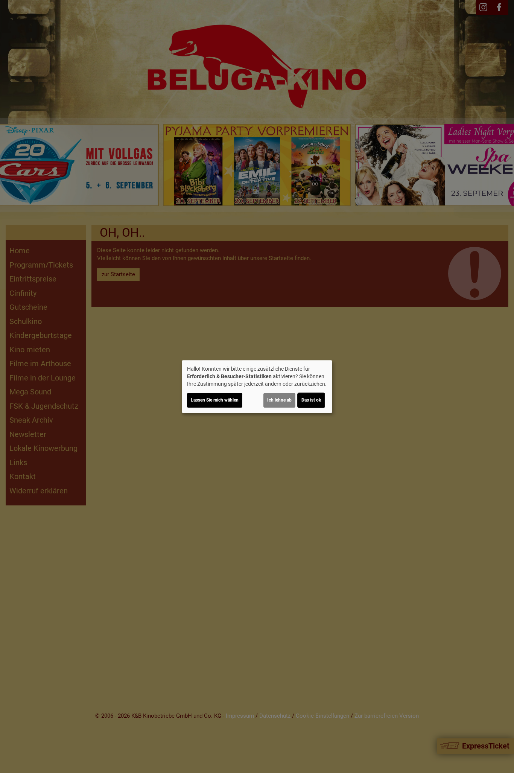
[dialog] (257, 386)
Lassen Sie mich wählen (215, 400)
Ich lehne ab (279, 400)
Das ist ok (311, 400)
